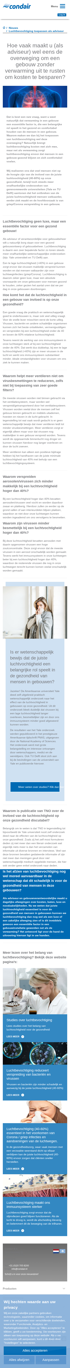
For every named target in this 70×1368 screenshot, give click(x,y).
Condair (17, 6)
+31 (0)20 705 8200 (19, 1265)
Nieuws (13, 27)
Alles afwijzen (19, 1360)
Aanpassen (50, 1360)
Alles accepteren (35, 1350)
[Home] (4, 28)
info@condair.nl (19, 1269)
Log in (62, 15)
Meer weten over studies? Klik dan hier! (39, 786)
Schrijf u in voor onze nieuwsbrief (21, 1274)
